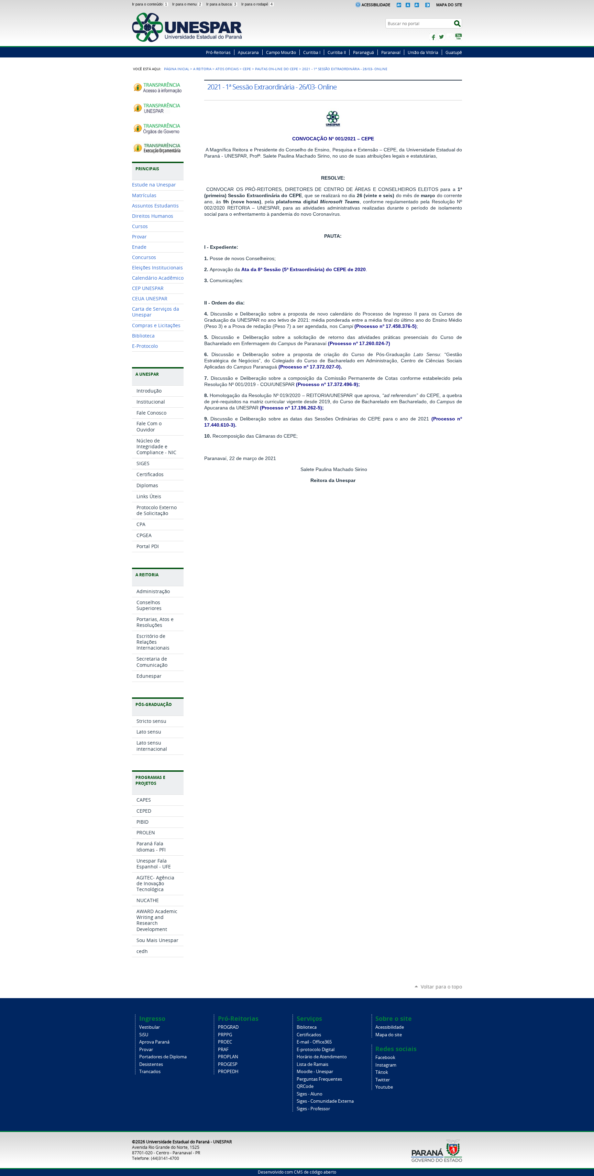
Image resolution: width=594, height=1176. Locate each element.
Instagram (450, 36)
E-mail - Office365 (314, 1042)
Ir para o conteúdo (149, 4)
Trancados (150, 1072)
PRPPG (225, 1035)
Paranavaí (390, 52)
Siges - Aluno (309, 1094)
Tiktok (381, 1072)
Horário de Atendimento (322, 1057)
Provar (146, 1049)
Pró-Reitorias (218, 52)
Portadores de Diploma (163, 1057)
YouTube (458, 36)
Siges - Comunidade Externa (325, 1101)
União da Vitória (423, 52)
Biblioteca (307, 1027)
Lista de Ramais (312, 1064)
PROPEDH (228, 1072)
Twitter (441, 36)
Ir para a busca (221, 4)
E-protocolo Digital (315, 1049)
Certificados (309, 1035)
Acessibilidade (376, 4)
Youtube (384, 1087)
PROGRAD (228, 1027)
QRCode (305, 1086)
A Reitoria (202, 68)
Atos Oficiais (227, 68)
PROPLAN (228, 1057)
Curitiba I (311, 52)
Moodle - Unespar (315, 1072)
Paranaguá (363, 52)
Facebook (432, 36)
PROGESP (228, 1064)
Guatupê (454, 52)
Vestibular (149, 1027)
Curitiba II (337, 52)
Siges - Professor (313, 1109)
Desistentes (151, 1064)
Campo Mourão (281, 52)
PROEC (225, 1042)
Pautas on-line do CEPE (276, 68)
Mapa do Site (449, 4)
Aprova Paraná (154, 1042)
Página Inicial (176, 68)
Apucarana (248, 52)
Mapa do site (388, 1035)
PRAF (223, 1049)
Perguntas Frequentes (319, 1079)
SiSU (143, 1035)
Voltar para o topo (441, 986)
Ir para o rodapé (257, 4)
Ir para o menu (186, 4)
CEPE (247, 68)
